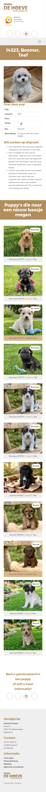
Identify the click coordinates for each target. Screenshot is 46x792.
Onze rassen (9, 758)
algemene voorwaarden (14, 767)
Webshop (8, 764)
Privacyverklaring (11, 761)
